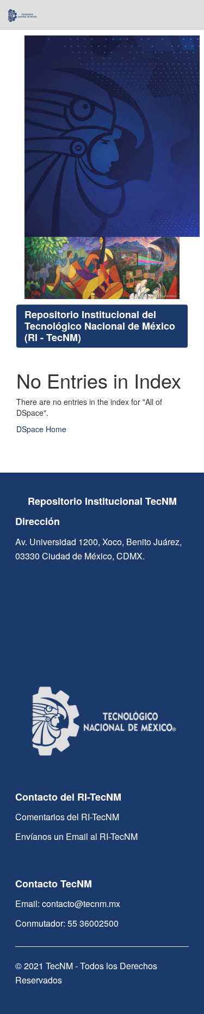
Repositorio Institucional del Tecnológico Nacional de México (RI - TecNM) (99, 325)
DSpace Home (41, 429)
